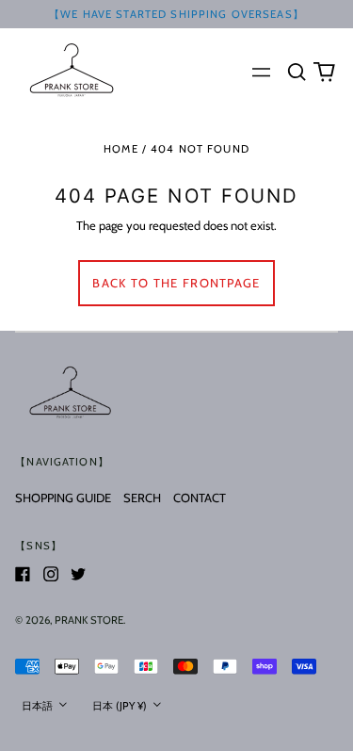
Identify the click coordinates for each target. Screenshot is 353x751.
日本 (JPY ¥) (121, 705)
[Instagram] (50, 573)
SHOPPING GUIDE (63, 497)
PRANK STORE (89, 620)
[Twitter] (78, 573)
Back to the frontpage (176, 282)
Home (121, 148)
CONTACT (199, 497)
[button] (296, 71)
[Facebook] (22, 573)
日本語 (39, 705)
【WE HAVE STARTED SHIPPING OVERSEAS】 (176, 14)
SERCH (142, 497)
